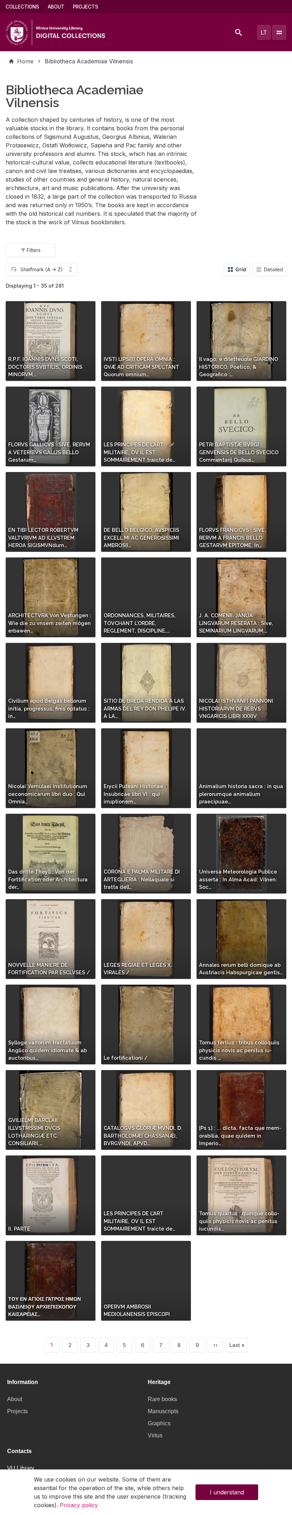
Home (25, 61)
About (56, 7)
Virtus (155, 1435)
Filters (34, 250)
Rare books (162, 1399)
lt (264, 32)
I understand (227, 1492)
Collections (22, 7)
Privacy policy (79, 1505)
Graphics (159, 1423)
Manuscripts (163, 1411)
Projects (85, 7)
